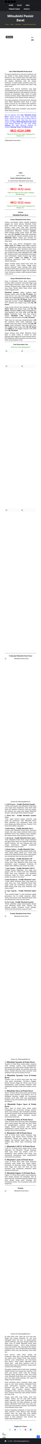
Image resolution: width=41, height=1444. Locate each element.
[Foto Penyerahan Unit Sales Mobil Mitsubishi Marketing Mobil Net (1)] (13, 357)
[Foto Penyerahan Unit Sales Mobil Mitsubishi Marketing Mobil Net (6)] (28, 580)
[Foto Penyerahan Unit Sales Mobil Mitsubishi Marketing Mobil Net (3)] (13, 436)
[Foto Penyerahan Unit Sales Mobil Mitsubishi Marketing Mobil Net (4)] (28, 436)
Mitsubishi (9, 37)
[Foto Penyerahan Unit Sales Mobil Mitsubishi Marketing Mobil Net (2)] (28, 357)
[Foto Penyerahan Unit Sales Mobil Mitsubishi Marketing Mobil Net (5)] (13, 580)
